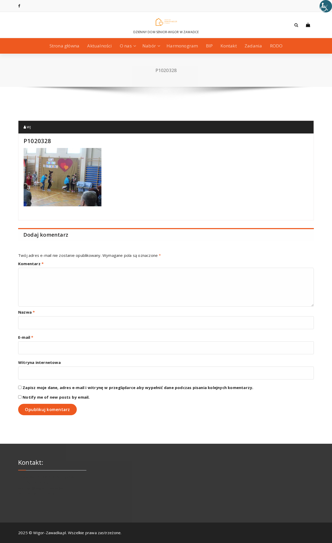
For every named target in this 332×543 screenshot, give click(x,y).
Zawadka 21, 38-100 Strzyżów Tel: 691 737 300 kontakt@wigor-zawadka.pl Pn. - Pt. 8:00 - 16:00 (46, 485)
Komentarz (31, 263)
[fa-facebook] (19, 5)
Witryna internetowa (39, 362)
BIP (209, 46)
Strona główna (65, 46)
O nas (126, 46)
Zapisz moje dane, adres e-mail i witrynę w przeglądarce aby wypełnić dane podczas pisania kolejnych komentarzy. (138, 387)
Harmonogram (182, 46)
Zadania (253, 46)
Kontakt (228, 46)
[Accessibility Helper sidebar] (326, 6)
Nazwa (26, 312)
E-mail (25, 337)
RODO (276, 46)
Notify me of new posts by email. (56, 397)
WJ (28, 127)
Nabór (149, 46)
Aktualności (99, 46)
